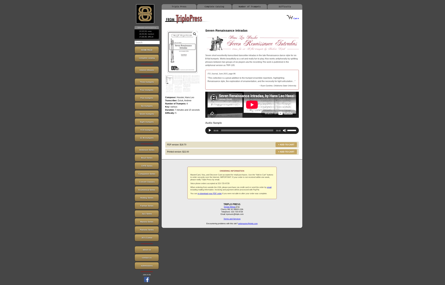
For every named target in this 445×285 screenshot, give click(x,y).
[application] (252, 130)
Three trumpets (147, 82)
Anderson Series (146, 150)
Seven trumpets (147, 114)
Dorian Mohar (229, 207)
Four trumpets (146, 90)
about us (147, 250)
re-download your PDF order (210, 193)
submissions (147, 266)
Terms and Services (232, 219)
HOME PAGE (146, 50)
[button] (195, 34)
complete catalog (147, 58)
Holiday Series (146, 198)
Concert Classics (147, 182)
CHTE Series (146, 166)
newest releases (146, 70)
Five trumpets (146, 98)
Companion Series (146, 174)
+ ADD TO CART (286, 144)
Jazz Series (147, 214)
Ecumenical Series (146, 190)
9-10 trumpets (146, 130)
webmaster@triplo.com (248, 223)
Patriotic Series (147, 230)
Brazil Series (146, 158)
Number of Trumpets (250, 7)
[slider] (292, 130)
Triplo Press (179, 7)
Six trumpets (147, 106)
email (269, 187)
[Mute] (284, 130)
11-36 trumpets (146, 138)
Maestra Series (146, 222)
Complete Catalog (214, 7)
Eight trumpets (147, 122)
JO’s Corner (146, 238)
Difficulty (285, 7)
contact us (147, 258)
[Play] (210, 130)
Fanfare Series (146, 206)
